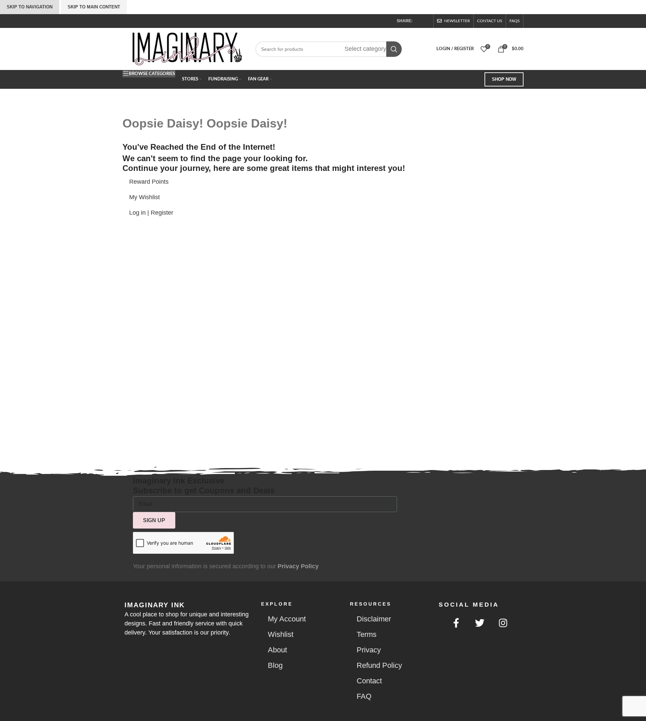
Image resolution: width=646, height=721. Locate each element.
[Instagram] (503, 623)
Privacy (369, 650)
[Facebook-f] (456, 623)
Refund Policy (379, 665)
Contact (369, 681)
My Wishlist (144, 197)
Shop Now (504, 79)
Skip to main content (94, 6)
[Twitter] (479, 623)
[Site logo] (187, 48)
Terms (366, 634)
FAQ (364, 696)
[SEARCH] (394, 49)
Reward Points (149, 181)
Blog (275, 665)
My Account (287, 619)
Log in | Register (151, 212)
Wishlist (280, 634)
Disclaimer (374, 619)
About (277, 650)
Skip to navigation (29, 6)
